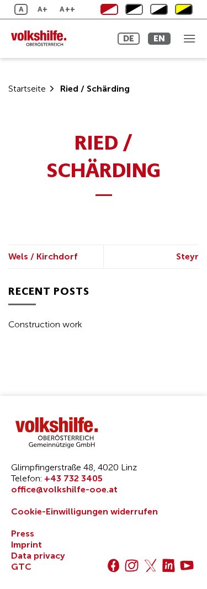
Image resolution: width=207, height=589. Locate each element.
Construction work (45, 324)
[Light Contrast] (134, 9)
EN (159, 38)
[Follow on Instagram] (132, 565)
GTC (21, 566)
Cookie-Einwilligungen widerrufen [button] (84, 511)
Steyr (187, 256)
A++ (67, 9)
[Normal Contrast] (109, 9)
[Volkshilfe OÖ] (58, 38)
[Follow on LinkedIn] (169, 565)
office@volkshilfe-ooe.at (64, 489)
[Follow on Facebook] (113, 565)
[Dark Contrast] (159, 9)
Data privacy (38, 555)
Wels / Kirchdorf (43, 256)
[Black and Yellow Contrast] (184, 9)
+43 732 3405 (73, 478)
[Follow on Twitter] (150, 565)
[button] (189, 38)
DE (128, 38)
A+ (43, 9)
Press (22, 533)
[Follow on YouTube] (187, 565)
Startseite (27, 88)
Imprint (26, 544)
